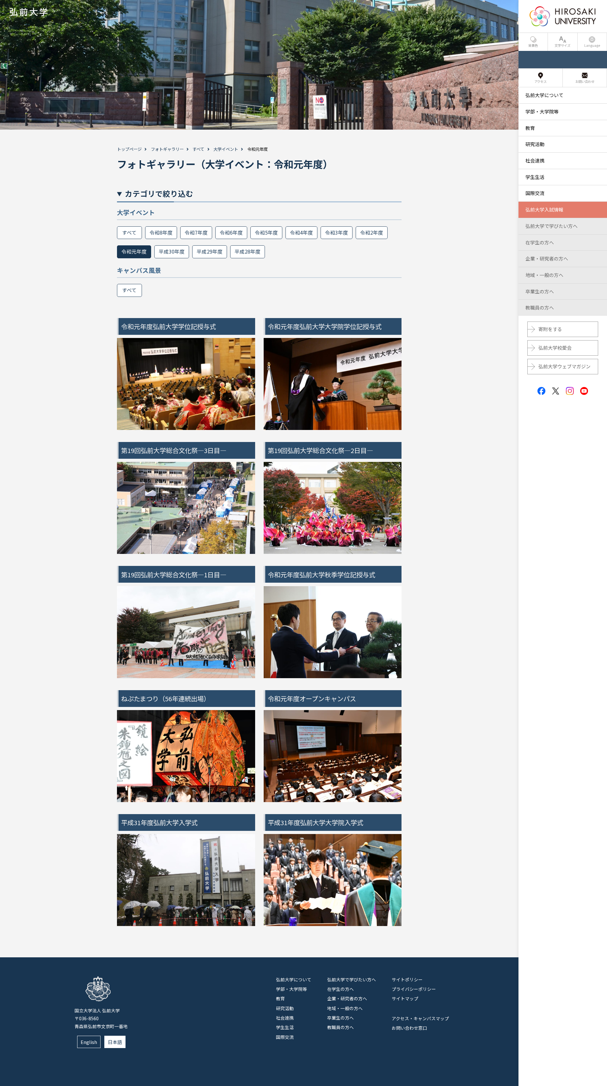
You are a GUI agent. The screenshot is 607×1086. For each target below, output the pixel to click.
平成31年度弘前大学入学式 (159, 822)
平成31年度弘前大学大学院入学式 (315, 822)
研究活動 (285, 1008)
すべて (198, 149)
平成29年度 (210, 251)
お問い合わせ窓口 (409, 1028)
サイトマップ (405, 998)
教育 (280, 998)
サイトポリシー (407, 979)
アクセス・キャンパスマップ (420, 1018)
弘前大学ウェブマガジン (564, 366)
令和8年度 (161, 232)
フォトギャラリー (167, 149)
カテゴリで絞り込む (159, 193)
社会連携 (285, 1018)
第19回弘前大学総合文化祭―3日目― (173, 450)
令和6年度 (231, 232)
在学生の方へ (340, 989)
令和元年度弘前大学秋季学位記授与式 (321, 574)
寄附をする (550, 329)
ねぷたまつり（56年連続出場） (165, 698)
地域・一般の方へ (345, 1008)
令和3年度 (336, 232)
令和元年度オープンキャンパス (312, 698)
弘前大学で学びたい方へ (351, 979)
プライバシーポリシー (414, 989)
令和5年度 (266, 232)
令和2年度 (371, 232)
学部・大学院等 (291, 989)
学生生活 (285, 1027)
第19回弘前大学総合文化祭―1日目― (173, 574)
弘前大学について (293, 979)
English (89, 1042)
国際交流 (285, 1037)
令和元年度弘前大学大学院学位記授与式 (325, 326)
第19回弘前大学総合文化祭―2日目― (320, 450)
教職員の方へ (340, 1027)
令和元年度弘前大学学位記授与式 (168, 326)
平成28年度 (248, 251)
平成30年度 (172, 251)
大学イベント (225, 149)
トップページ (129, 149)
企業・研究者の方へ (347, 998)
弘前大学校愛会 (555, 347)
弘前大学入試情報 (544, 209)
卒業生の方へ (340, 1018)
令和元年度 (134, 251)
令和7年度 (196, 232)
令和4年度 (301, 232)
